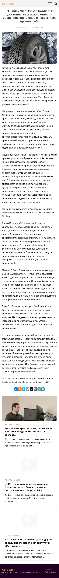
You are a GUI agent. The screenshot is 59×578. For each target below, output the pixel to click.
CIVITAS (8, 3)
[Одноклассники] (20, 389)
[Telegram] (27, 389)
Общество (37, 27)
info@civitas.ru (50, 572)
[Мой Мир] (43, 389)
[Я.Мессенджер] (23, 389)
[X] (31, 389)
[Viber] (35, 389)
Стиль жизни (12, 536)
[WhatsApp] (39, 389)
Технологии (12, 424)
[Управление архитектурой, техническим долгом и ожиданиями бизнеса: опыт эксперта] (29, 408)
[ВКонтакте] (16, 389)
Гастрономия (12, 480)
